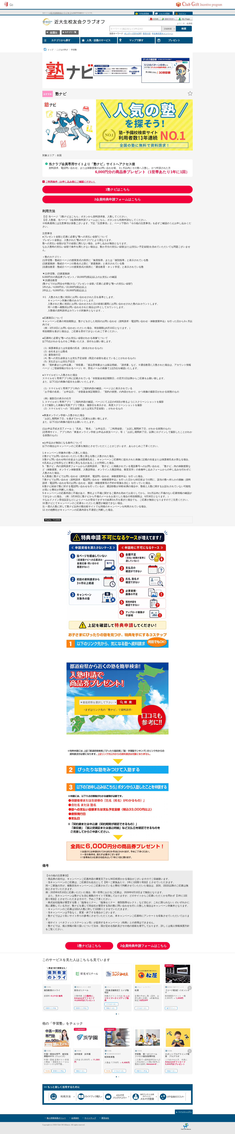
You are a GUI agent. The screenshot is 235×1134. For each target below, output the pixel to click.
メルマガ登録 (164, 13)
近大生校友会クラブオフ (60, 13)
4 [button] (118, 87)
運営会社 (105, 1118)
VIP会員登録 (144, 13)
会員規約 (75, 1118)
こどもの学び (62, 50)
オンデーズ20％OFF (133, 33)
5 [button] (121, 87)
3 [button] (115, 87)
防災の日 (147, 33)
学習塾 (74, 50)
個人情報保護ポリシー (56, 1118)
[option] (70, 70)
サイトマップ (90, 1118)
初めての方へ (168, 19)
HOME (154, 19)
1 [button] (108, 87)
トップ (50, 50)
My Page (184, 19)
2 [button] (111, 87)
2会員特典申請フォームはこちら (117, 199)
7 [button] (127, 87)
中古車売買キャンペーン (162, 33)
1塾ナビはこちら (118, 189)
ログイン (182, 13)
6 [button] (124, 87)
